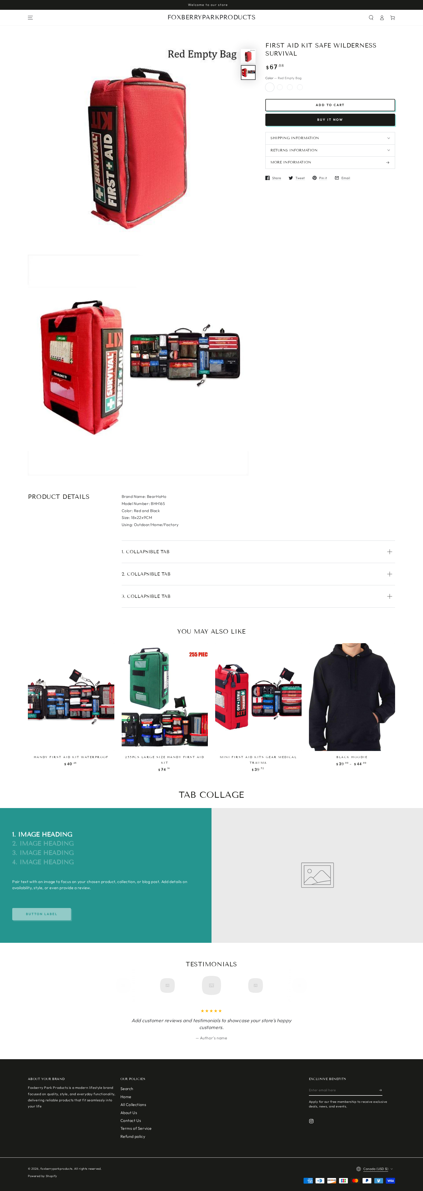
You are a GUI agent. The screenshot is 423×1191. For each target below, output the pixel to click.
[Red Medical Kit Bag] (289, 87)
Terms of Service (136, 1128)
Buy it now (330, 120)
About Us (128, 1112)
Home (125, 1096)
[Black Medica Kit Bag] (299, 87)
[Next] (298, 985)
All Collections (133, 1104)
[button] (371, 17)
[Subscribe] (380, 1090)
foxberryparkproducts (56, 1168)
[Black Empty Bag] (279, 87)
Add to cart (330, 105)
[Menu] (30, 17)
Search (127, 1088)
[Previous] (125, 985)
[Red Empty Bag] (269, 87)
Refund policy (132, 1136)
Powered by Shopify (42, 1176)
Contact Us (130, 1120)
